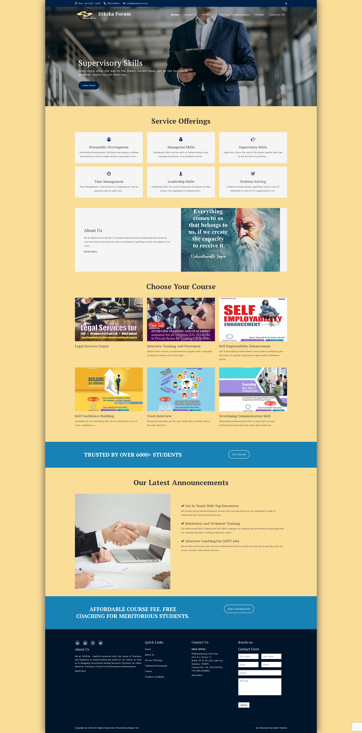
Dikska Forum (114, 14)
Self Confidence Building (94, 416)
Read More (90, 251)
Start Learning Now (239, 608)
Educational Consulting (120, 63)
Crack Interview (159, 416)
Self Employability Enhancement (245, 346)
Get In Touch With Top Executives (212, 506)
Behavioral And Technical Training (212, 523)
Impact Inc (133, 727)
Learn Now (108, 318)
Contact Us (277, 14)
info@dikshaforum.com (137, 3)
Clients (259, 14)
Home (175, 14)
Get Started (239, 454)
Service (207, 14)
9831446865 (113, 3)
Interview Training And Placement (174, 346)
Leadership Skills (181, 181)
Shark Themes (280, 727)
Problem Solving (253, 181)
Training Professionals (233, 14)
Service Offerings (153, 660)
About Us (191, 14)
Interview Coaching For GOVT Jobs (212, 541)
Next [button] (313, 56)
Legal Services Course (92, 346)
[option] (181, 56)
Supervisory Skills (253, 147)
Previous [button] (49, 56)
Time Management (109, 181)
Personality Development (109, 147)
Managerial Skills (181, 147)
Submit (244, 705)
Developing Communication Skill (245, 416)
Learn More (88, 76)
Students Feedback (154, 676)
